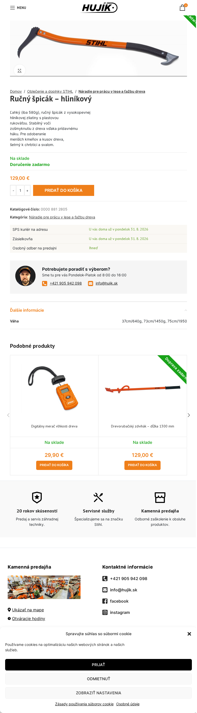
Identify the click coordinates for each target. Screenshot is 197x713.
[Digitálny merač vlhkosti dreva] (54, 388)
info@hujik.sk (107, 283)
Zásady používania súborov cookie (84, 704)
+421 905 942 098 (66, 283)
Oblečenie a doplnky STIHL (50, 91)
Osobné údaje (128, 704)
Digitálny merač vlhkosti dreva (54, 426)
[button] (189, 633)
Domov (16, 91)
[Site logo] (99, 7)
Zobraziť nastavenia (98, 692)
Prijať (98, 664)
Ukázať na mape (28, 609)
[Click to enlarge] (19, 70)
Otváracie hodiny (28, 618)
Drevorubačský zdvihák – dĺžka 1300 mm (142, 426)
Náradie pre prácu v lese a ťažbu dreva (111, 91)
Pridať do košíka (64, 190)
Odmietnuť (98, 678)
